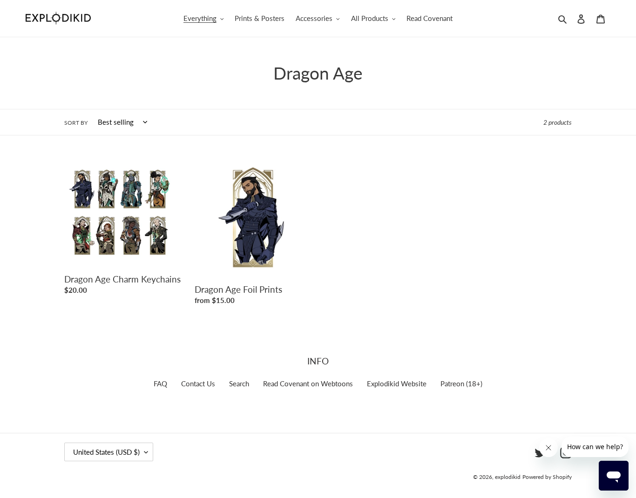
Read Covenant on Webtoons (308, 383)
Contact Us (198, 383)
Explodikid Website (396, 383)
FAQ (160, 383)
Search (239, 383)
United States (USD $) (106, 452)
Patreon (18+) (461, 383)
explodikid (508, 476)
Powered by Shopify (547, 476)
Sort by (76, 122)
